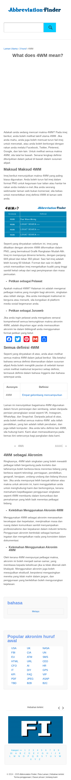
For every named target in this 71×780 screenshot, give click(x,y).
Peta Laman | (44, 774)
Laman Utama (11, 48)
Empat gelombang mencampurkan (42, 394)
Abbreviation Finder (28, 774)
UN (44, 652)
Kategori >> (17, 750)
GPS (45, 670)
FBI (13, 652)
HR (44, 665)
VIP (45, 674)
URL (29, 661)
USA (13, 648)
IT (12, 670)
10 (11, 753)
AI (28, 665)
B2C (45, 683)
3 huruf (22, 48)
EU (13, 656)
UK (28, 648)
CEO (45, 661)
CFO (14, 665)
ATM (29, 656)
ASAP (46, 678)
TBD (13, 683)
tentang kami (51, 777)
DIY (29, 670)
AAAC (59, 446)
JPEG (30, 678)
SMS (45, 656)
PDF (13, 678)
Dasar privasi (38, 777)
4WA (21, 446)
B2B (29, 683)
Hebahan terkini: (35, 707)
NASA (46, 648)
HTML (14, 661)
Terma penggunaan (22, 777)
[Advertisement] (35, 94)
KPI (13, 674)
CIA (29, 652)
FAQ (29, 674)
